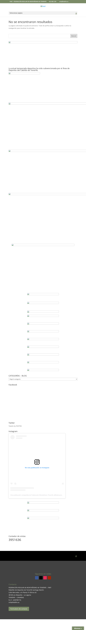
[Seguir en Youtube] (49, 577)
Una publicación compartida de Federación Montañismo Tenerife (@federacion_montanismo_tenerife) (44, 495)
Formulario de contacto (18, 609)
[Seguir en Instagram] (45, 577)
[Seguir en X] (41, 577)
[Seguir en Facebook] (36, 577)
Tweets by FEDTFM (15, 426)
